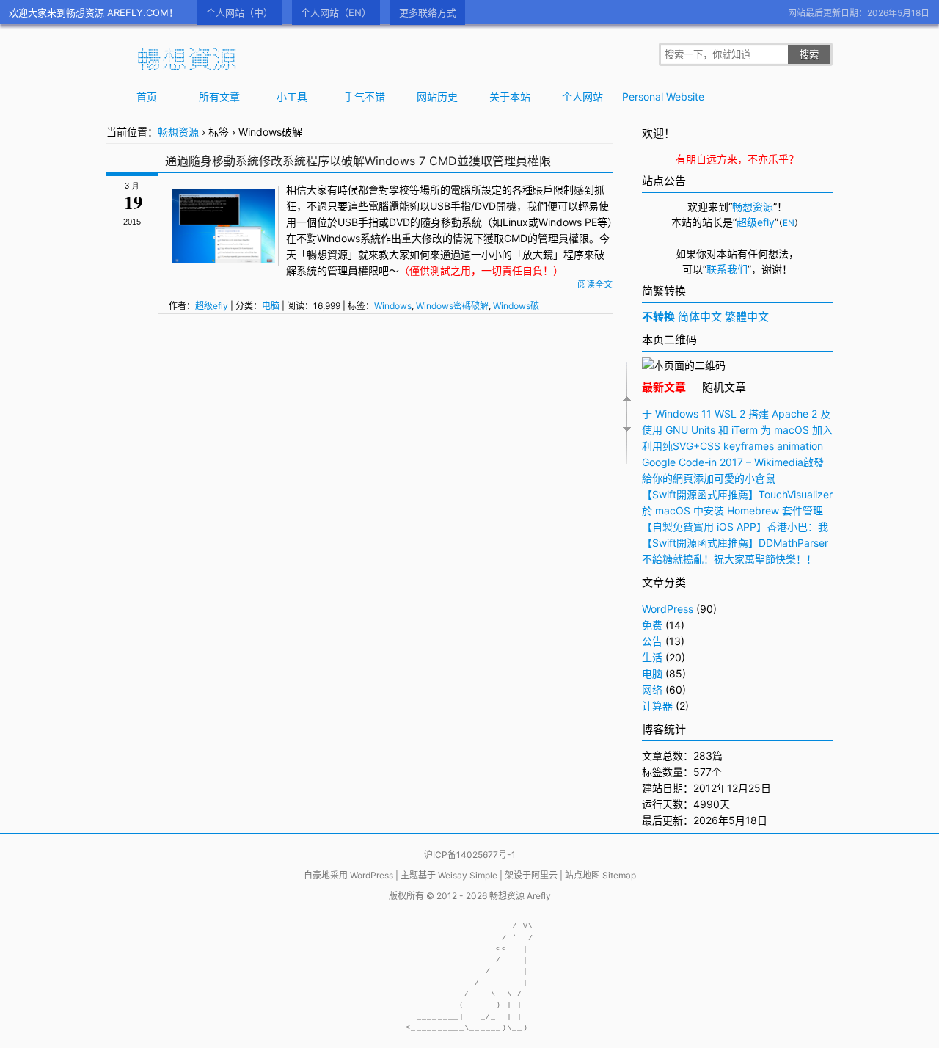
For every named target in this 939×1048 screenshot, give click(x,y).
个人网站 (582, 96)
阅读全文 (595, 284)
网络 (652, 689)
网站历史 (437, 96)
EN (788, 223)
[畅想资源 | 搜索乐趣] (187, 66)
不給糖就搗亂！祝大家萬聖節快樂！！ (729, 559)
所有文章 (219, 96)
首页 (146, 96)
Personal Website (655, 96)
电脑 (270, 305)
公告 (652, 641)
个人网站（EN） (336, 12)
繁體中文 (747, 317)
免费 (652, 625)
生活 (652, 657)
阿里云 (544, 875)
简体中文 (700, 317)
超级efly (211, 305)
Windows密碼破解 (452, 305)
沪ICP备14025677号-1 (470, 854)
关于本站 (509, 96)
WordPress (667, 609)
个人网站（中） (239, 12)
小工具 (292, 96)
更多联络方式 (427, 12)
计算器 (657, 705)
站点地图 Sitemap (600, 875)
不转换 (658, 317)
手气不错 (364, 96)
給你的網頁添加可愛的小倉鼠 (708, 478)
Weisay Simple (467, 875)
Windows (560, 222)
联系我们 (727, 269)
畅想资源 (178, 131)
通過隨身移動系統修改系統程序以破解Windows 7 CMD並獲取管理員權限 (358, 160)
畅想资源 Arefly (520, 895)
